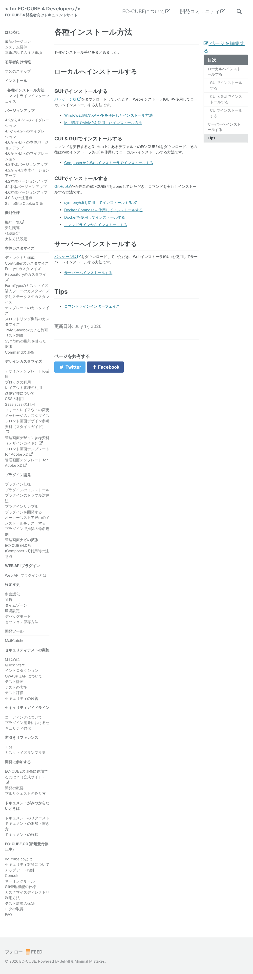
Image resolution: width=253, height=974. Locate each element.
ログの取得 (14, 909)
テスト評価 (14, 692)
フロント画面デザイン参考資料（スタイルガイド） (27, 424)
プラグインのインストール (27, 489)
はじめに (12, 659)
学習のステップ (18, 71)
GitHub (60, 186)
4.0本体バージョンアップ (26, 192)
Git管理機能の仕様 (20, 886)
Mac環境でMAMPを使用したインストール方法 (103, 122)
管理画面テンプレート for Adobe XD (26, 463)
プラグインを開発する (23, 512)
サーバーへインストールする (224, 127)
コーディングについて (23, 717)
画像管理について (20, 393)
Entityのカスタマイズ (23, 268)
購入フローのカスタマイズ (27, 291)
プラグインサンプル (21, 506)
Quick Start (14, 665)
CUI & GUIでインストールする (226, 99)
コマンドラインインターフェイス (92, 306)
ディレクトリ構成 (20, 257)
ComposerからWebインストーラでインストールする (108, 162)
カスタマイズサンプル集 (25, 752)
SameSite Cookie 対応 (24, 203)
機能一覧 (12, 222)
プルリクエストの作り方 (25, 793)
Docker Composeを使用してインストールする (103, 210)
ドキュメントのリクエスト (27, 818)
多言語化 (12, 594)
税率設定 (12, 233)
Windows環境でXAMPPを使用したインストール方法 (108, 115)
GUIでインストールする (226, 85)
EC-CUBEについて (143, 11)
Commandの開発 (19, 352)
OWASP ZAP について (23, 676)
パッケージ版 (65, 99)
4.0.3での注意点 (18, 197)
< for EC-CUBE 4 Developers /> (43, 11)
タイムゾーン (16, 605)
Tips (9, 747)
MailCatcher (15, 640)
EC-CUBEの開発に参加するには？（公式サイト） (26, 774)
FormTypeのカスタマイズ (26, 285)
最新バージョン (18, 41)
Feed (36, 951)
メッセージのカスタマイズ (27, 415)
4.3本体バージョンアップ (26, 164)
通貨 (8, 599)
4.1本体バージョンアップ (26, 186)
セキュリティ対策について (27, 864)
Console (12, 875)
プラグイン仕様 (18, 484)
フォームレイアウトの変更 (27, 409)
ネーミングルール (20, 881)
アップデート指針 (20, 870)
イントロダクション (21, 670)
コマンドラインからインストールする (95, 224)
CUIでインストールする (226, 113)
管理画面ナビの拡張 (21, 539)
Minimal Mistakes (90, 961)
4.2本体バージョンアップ (26, 181)
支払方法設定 (16, 238)
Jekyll (65, 961)
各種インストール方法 (25, 90)
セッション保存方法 (21, 621)
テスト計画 (14, 681)
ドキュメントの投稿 (21, 834)
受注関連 (12, 227)
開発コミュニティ (200, 11)
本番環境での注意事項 (23, 52)
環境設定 (12, 610)
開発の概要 (14, 788)
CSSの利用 (14, 398)
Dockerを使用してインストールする (94, 217)
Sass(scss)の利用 (20, 404)
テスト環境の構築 (20, 903)
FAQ (8, 914)
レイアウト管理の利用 (23, 387)
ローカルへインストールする (224, 71)
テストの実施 (16, 687)
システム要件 (16, 47)
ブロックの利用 (18, 382)
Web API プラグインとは (25, 575)
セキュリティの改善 (21, 698)
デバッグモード (18, 616)
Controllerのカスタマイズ (27, 263)
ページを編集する (224, 47)
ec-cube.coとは (18, 859)
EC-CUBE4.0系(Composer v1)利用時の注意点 (27, 551)
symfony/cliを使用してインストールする (98, 202)
